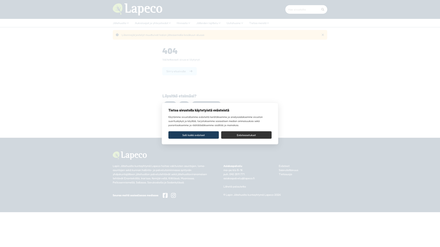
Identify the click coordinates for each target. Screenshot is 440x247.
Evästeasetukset (246, 135)
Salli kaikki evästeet (193, 135)
